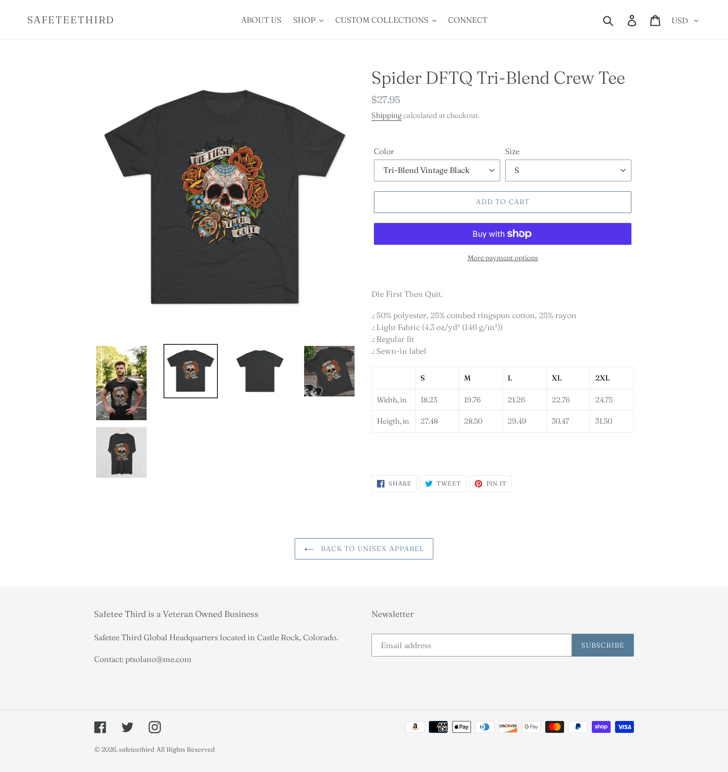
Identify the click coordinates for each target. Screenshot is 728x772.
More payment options (503, 257)
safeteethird (70, 20)
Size (512, 151)
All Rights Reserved (185, 749)
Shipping (386, 115)
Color (384, 151)
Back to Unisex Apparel (371, 548)
